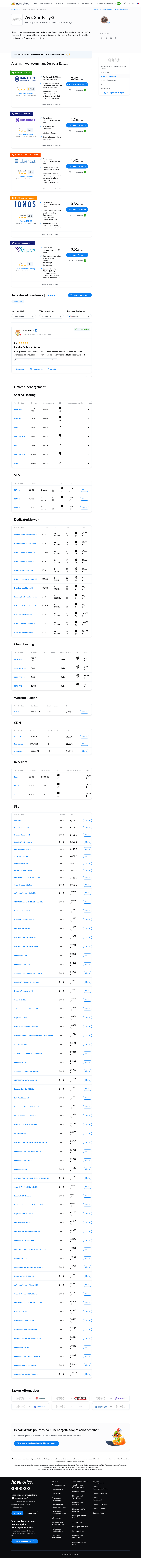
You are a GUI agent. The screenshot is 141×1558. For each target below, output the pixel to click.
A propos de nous (58, 1485)
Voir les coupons (77, 90)
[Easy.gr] (16, 19)
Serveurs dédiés (78, 1531)
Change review (37, 369)
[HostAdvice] (20, 3)
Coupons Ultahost (99, 1509)
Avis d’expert (105, 72)
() (53, 369)
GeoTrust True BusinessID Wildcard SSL (29, 1205)
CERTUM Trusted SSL (22, 929)
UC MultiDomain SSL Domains (25, 1116)
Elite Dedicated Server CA (23, 632)
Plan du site (56, 1494)
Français (75, 316)
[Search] (125, 3)
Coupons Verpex (99, 1513)
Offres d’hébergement (109, 80)
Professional (18, 744)
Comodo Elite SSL (20, 1062)
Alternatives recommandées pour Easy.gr (113, 67)
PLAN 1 (16, 490)
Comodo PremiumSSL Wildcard (25, 1294)
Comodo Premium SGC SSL (24, 1160)
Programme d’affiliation (56, 1499)
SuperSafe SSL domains (22, 1196)
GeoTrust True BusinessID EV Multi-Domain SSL (31, 1178)
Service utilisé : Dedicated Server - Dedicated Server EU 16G (36, 360)
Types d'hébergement (42, 3)
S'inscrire (17, 1513)
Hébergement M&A (24, 1541)
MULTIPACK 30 (19, 454)
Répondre (21, 369)
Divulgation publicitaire (122, 9)
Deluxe (16, 463)
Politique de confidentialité (57, 1530)
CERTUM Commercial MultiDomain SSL (28, 902)
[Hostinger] (25, 120)
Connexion (31, 1513)
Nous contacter (58, 1489)
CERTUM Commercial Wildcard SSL (27, 878)
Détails (84, 490)
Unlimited (17, 712)
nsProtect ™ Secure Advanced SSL (26, 1009)
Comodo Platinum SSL (22, 1312)
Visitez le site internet (76, 84)
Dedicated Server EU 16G (23, 570)
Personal (17, 737)
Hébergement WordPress (77, 1497)
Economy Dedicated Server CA (25, 597)
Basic (16, 428)
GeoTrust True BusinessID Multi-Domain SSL (30, 1142)
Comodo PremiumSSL (22, 964)
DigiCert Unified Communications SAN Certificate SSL (34, 1035)
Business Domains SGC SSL (24, 1089)
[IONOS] (25, 204)
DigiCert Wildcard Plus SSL (24, 1321)
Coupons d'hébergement (108, 3)
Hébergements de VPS (79, 1517)
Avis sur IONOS (26, 221)
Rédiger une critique (81, 295)
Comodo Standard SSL (22, 828)
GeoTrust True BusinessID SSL (25, 937)
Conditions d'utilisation (56, 1536)
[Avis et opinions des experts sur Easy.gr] (102, 38)
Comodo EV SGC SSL (21, 1347)
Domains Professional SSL (23, 991)
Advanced (17, 795)
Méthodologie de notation (103, 9)
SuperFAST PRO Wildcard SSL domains (28, 1053)
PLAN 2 (16, 499)
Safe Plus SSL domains (22, 1098)
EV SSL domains (20, 1133)
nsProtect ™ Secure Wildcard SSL (26, 1285)
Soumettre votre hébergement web (59, 1506)
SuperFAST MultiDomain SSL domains (28, 973)
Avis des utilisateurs (108, 76)
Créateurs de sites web (79, 1543)
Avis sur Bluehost (26, 177)
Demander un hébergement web (59, 1512)
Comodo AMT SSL (20, 955)
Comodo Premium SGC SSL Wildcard (27, 1356)
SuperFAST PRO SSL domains (24, 920)
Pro (15, 445)
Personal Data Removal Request (58, 1523)
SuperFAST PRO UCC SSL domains (26, 1071)
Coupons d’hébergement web (100, 1488)
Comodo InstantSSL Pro (23, 885)
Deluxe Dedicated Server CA (24, 624)
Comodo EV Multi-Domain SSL (25, 1365)
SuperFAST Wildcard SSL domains (26, 982)
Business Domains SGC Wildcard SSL (27, 1338)
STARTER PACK (20, 419)
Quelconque (19, 316)
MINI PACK (18, 410)
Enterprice (18, 751)
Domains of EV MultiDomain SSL (26, 1329)
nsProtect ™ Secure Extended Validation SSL (30, 1249)
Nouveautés (47, 316)
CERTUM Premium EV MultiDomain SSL (28, 1303)
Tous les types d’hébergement (78, 1486)
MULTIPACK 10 (19, 436)
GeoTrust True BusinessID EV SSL (26, 946)
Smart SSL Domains (21, 856)
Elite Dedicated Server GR (23, 588)
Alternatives (105, 88)
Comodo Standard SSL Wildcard (26, 1027)
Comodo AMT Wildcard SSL (24, 1240)
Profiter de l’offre (76, 125)
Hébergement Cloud (80, 1527)
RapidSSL (17, 821)
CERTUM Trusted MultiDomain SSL (27, 1231)
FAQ (102, 84)
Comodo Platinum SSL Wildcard (26, 1374)
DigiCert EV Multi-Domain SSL (25, 1214)
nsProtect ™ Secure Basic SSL (24, 893)
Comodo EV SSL (20, 1000)
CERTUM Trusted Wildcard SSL (25, 1080)
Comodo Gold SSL (20, 1169)
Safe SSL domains (20, 1044)
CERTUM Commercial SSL (23, 849)
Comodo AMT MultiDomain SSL (25, 1187)
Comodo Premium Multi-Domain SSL (27, 1151)
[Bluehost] (25, 161)
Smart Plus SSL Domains (23, 871)
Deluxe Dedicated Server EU (24, 561)
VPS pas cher (77, 1522)
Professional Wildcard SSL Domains (27, 1107)
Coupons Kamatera (100, 1493)
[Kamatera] (25, 79)
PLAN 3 (16, 508)
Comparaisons (71, 3)
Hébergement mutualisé (77, 1503)
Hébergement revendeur (77, 1536)
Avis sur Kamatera (26, 93)
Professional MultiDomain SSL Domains (28, 1267)
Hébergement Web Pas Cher (79, 1510)
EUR (131, 3)
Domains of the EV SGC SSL (24, 1276)
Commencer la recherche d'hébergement (38, 1443)
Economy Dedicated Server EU (25, 543)
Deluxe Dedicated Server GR (24, 552)
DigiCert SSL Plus (20, 1018)
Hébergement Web (79, 1491)
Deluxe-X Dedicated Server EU (25, 579)
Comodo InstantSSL (21, 863)
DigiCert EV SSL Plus (21, 1258)
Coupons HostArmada (97, 1499)
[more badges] (109, 23)
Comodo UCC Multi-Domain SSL (26, 1125)
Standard (17, 786)
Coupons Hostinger (100, 1504)
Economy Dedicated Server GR (25, 534)
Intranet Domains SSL (22, 835)
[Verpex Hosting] (25, 250)
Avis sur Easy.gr (40, 17)
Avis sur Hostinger (26, 134)
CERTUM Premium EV (22, 1223)
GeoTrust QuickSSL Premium (24, 911)
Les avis (58, 3)
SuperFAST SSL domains (23, 842)
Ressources (86, 3)
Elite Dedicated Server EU (23, 615)
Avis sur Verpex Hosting (26, 268)
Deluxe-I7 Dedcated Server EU (25, 606)
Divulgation (56, 1518)
